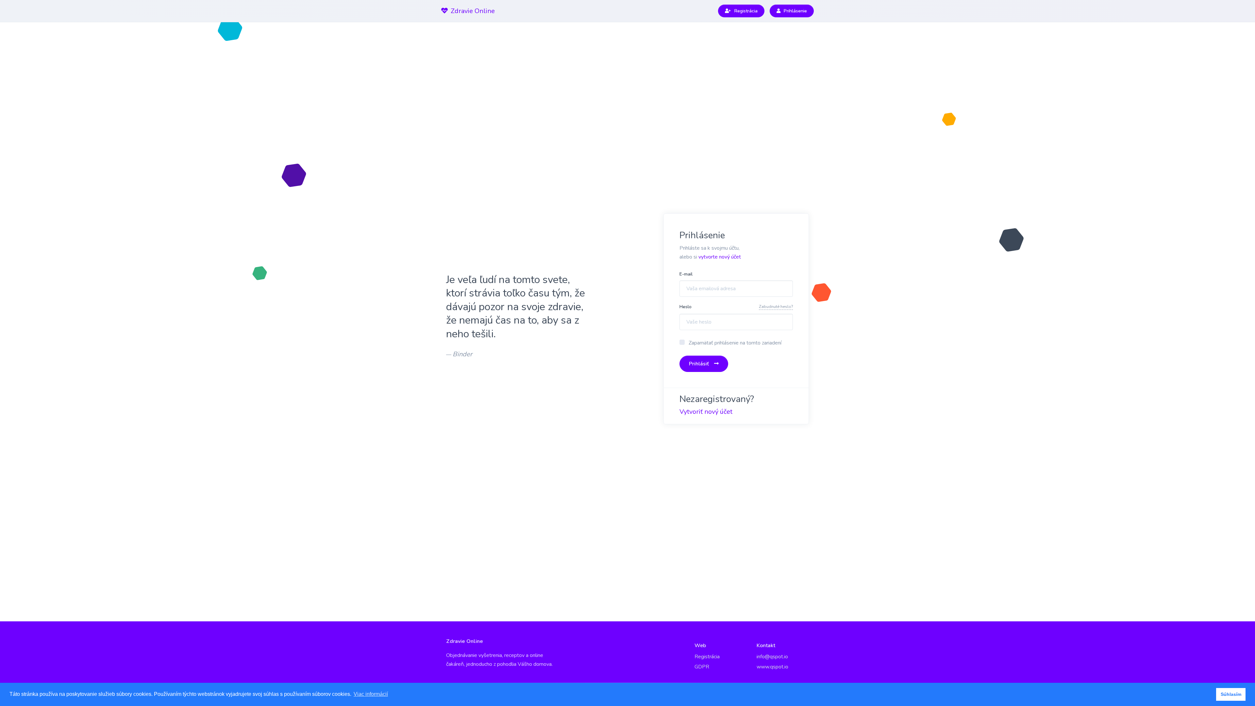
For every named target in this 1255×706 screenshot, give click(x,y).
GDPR (701, 666)
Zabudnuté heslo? (776, 307)
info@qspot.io (772, 656)
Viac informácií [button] (371, 694)
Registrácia (707, 656)
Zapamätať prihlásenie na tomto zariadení (735, 342)
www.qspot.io (772, 666)
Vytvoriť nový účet (705, 411)
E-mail (686, 274)
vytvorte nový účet (719, 257)
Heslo (685, 307)
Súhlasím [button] (1231, 694)
